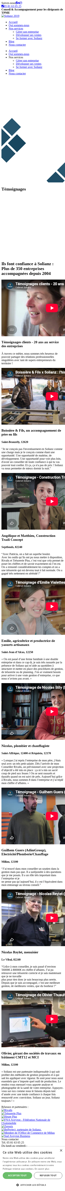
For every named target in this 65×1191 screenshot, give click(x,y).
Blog (11, 41)
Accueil (13, 22)
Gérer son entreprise (27, 31)
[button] (32, 1185)
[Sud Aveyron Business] (15, 1136)
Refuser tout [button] (48, 1175)
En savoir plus (42, 1168)
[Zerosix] (7, 1126)
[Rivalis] (6, 1110)
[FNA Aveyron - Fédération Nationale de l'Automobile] (32, 1123)
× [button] (61, 1150)
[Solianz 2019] (10, 15)
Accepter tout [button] (17, 1175)
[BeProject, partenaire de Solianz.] (21, 1129)
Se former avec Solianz (29, 38)
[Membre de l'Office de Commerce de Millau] (28, 1132)
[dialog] (32, 1169)
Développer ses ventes (28, 35)
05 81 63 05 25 (12, 6)
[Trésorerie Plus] (11, 1113)
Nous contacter (17, 44)
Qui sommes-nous (19, 25)
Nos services (16, 28)
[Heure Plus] (9, 1116)
